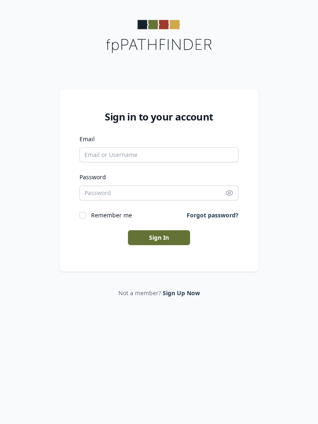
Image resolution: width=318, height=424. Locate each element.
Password (93, 177)
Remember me (111, 215)
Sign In (159, 237)
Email (87, 139)
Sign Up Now (181, 293)
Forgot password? (212, 215)
